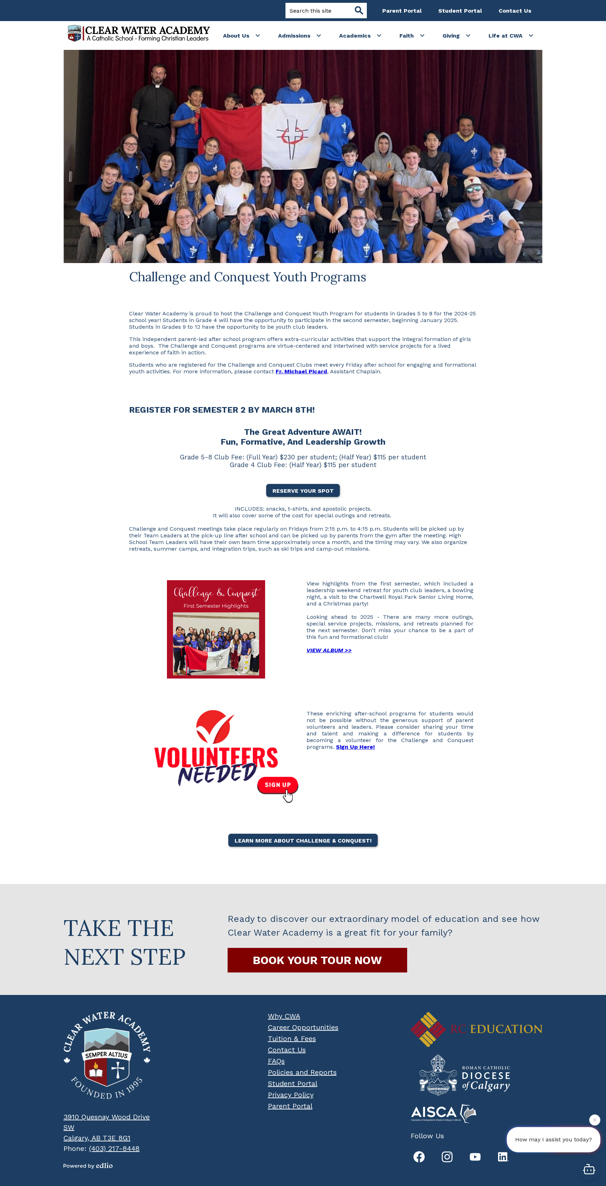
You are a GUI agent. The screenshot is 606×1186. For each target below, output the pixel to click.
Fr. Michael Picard (301, 371)
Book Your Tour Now (317, 960)
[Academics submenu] (360, 35)
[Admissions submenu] (299, 35)
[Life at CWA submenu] (511, 35)
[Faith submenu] (412, 35)
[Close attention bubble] (594, 1122)
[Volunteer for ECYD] (216, 756)
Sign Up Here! (355, 746)
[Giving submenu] (457, 35)
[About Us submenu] (241, 35)
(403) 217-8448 (114, 1148)
